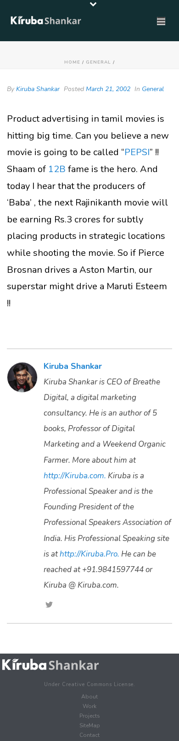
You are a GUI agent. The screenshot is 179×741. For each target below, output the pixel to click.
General (98, 62)
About (89, 696)
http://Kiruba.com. (75, 476)
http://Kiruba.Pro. (89, 554)
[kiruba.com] (50, 664)
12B (57, 169)
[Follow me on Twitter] (49, 605)
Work (89, 706)
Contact (89, 735)
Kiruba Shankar (38, 89)
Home (72, 62)
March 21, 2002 (108, 89)
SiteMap (89, 725)
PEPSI (137, 152)
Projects (89, 715)
